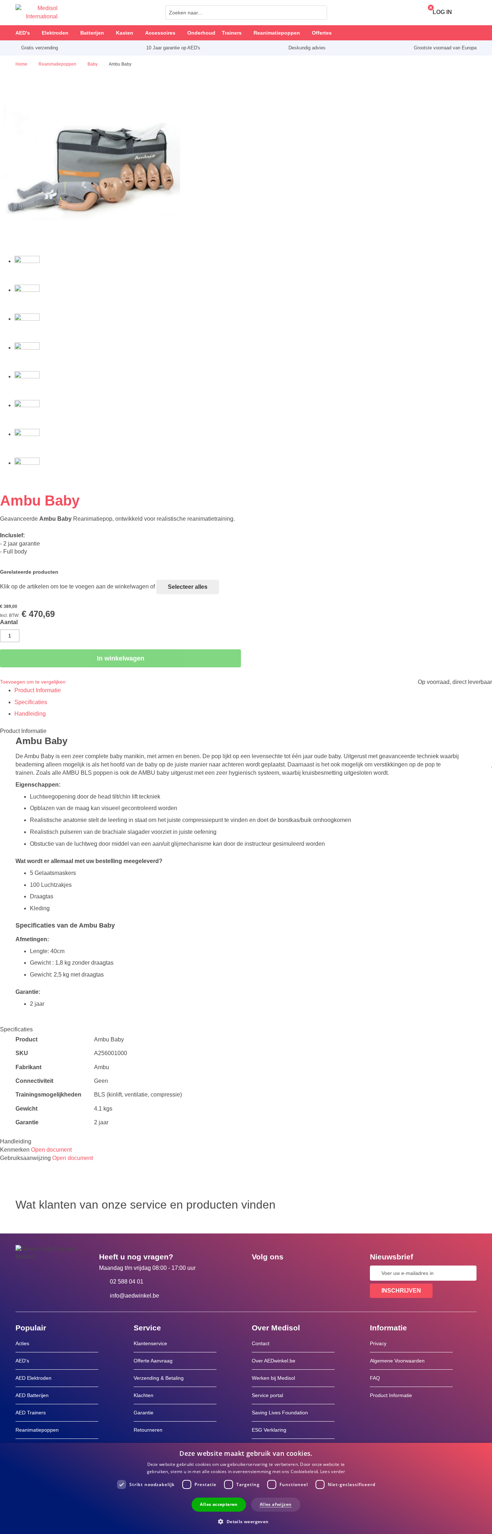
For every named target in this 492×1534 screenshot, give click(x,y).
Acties (22, 1343)
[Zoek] (319, 12)
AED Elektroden (33, 1378)
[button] (245, 1521)
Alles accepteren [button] (218, 1504)
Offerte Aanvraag (153, 1361)
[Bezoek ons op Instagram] (301, 1273)
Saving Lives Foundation (280, 1412)
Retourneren (148, 1430)
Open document (51, 1150)
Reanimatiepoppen (37, 1430)
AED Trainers (30, 1412)
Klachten (143, 1395)
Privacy (378, 1343)
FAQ (375, 1378)
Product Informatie (37, 690)
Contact (260, 1343)
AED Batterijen (32, 1395)
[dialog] (246, 1488)
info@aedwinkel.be (134, 1296)
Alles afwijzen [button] (276, 1504)
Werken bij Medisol (273, 1378)
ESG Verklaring (269, 1430)
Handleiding (30, 714)
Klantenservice (150, 1343)
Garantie (143, 1412)
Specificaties (30, 702)
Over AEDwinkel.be (273, 1361)
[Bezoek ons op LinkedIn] (280, 1273)
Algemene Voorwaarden (397, 1361)
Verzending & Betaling (159, 1378)
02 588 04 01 (126, 1282)
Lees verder (332, 1471)
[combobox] (246, 12)
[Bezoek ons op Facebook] (259, 1273)
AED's (22, 1361)
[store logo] (36, 12)
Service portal (267, 1395)
